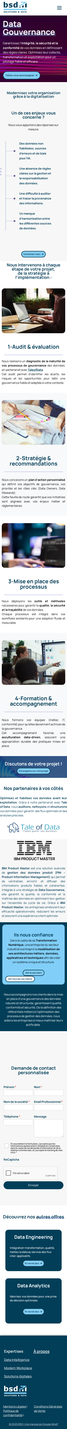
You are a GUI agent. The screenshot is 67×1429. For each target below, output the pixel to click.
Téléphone (11, 1116)
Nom (37, 1087)
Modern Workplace (18, 1368)
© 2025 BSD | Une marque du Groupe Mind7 (33, 1424)
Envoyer (33, 1185)
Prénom (9, 1087)
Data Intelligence (16, 1360)
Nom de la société (16, 1101)
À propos (41, 1351)
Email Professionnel (47, 1101)
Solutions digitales (18, 1376)
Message (40, 1116)
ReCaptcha (11, 1159)
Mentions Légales (14, 1406)
